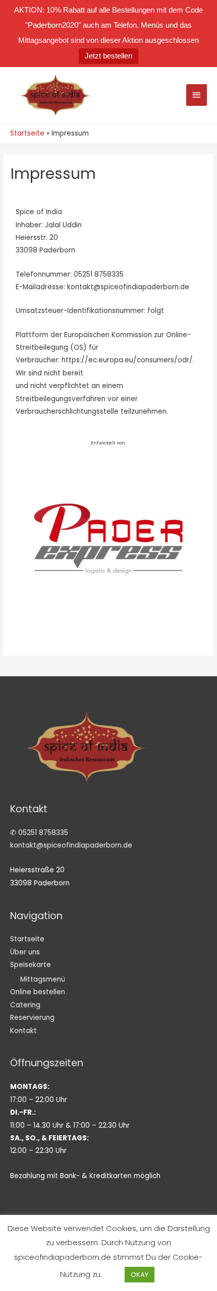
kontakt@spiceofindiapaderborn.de (71, 845)
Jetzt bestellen (108, 55)
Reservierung (32, 1017)
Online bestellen (37, 992)
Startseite (27, 939)
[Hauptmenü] (196, 95)
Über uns (25, 952)
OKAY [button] (139, 1274)
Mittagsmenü (42, 979)
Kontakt (23, 1031)
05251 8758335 (43, 832)
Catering (25, 1005)
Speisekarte (30, 965)
